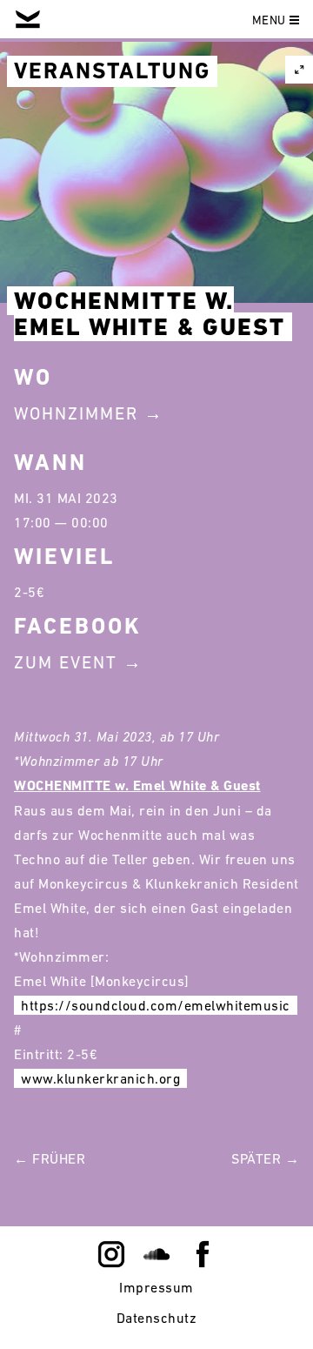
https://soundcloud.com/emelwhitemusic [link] (155, 1005)
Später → (265, 1158)
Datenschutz (157, 1318)
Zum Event (65, 662)
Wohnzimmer (76, 413)
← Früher (49, 1158)
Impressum (156, 1287)
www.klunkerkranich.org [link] (100, 1078)
